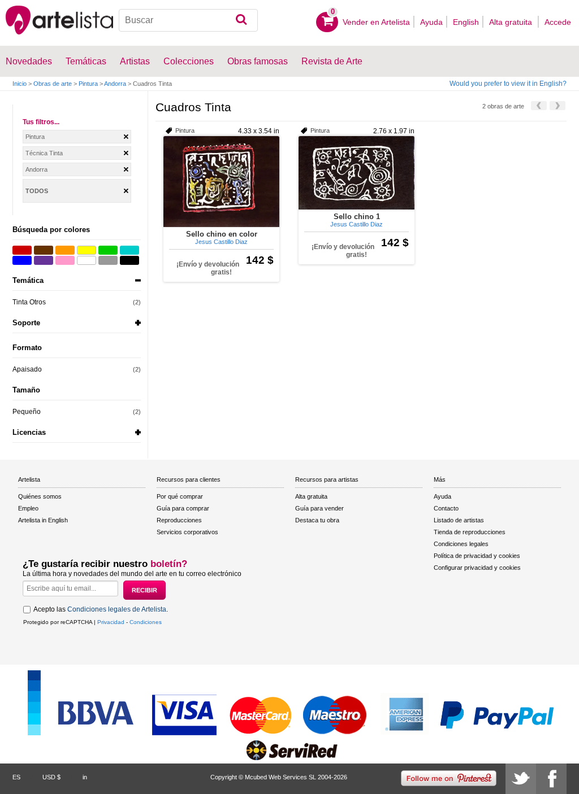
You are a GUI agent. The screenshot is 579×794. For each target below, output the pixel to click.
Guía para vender (319, 508)
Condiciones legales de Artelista (116, 609)
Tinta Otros (29, 302)
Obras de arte (52, 83)
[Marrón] (43, 250)
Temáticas (86, 61)
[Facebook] (551, 779)
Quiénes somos (40, 496)
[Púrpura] (43, 260)
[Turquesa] (129, 250)
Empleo (28, 508)
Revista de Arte (331, 61)
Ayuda (431, 22)
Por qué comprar (180, 496)
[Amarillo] (86, 250)
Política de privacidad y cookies (477, 555)
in (85, 777)
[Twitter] (520, 779)
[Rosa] (65, 260)
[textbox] (188, 20)
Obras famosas (257, 61)
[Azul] (22, 260)
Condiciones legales (461, 543)
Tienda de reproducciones (469, 532)
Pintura (88, 83)
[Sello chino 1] (356, 173)
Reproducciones (179, 520)
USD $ (51, 777)
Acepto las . (100, 609)
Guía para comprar (183, 508)
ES (16, 777)
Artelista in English (43, 520)
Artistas (135, 61)
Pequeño (26, 412)
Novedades (29, 61)
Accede (558, 22)
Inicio (19, 83)
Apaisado (27, 369)
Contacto (446, 508)
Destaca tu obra (317, 520)
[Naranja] (65, 250)
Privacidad (110, 622)
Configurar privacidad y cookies (477, 567)
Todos (36, 190)
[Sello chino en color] (221, 181)
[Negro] (129, 260)
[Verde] (108, 250)
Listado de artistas (459, 520)
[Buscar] (241, 20)
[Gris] (108, 260)
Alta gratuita (511, 22)
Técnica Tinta (44, 153)
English (466, 22)
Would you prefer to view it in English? (508, 84)
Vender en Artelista (376, 22)
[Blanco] (86, 260)
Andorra (115, 83)
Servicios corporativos (187, 532)
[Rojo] (22, 250)
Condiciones (145, 622)
